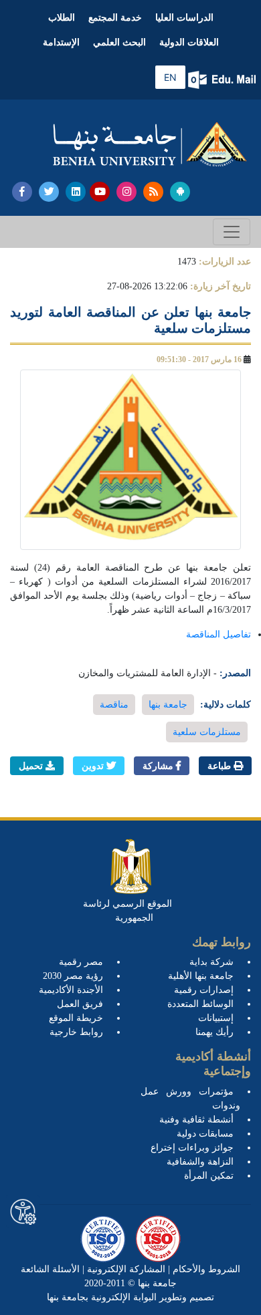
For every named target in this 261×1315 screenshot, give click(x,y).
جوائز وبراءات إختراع (192, 1148)
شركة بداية (211, 962)
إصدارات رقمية (204, 990)
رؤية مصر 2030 (73, 976)
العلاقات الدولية (189, 42)
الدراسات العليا (184, 18)
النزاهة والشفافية (200, 1162)
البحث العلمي (119, 42)
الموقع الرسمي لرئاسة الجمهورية (127, 911)
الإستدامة (61, 42)
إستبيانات (216, 1018)
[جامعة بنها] (150, 144)
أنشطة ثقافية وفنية (196, 1120)
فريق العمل (80, 1004)
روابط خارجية (76, 1032)
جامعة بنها (168, 705)
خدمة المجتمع (115, 18)
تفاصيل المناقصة (218, 634)
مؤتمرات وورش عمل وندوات (190, 1098)
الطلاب (61, 18)
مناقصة (114, 705)
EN (170, 77)
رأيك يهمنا (214, 1032)
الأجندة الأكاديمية (71, 990)
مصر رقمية (81, 962)
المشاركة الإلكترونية (124, 1269)
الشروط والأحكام (205, 1269)
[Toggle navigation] (231, 231)
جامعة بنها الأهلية (201, 976)
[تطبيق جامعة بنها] (180, 192)
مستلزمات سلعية (207, 732)
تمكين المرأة (209, 1176)
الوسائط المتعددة (200, 1004)
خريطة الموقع (76, 1018)
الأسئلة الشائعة (50, 1269)
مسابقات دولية (205, 1134)
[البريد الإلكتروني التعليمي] (223, 80)
